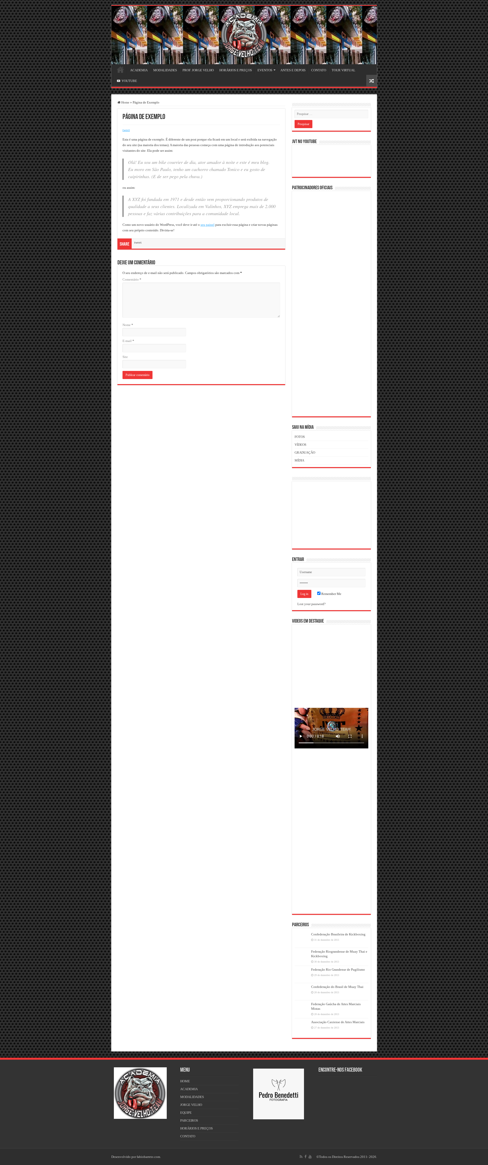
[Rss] (301, 1157)
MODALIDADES (165, 70)
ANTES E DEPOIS (293, 70)
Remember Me (331, 594)
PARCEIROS (189, 1120)
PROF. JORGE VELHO (198, 70)
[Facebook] (305, 1157)
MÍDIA (299, 460)
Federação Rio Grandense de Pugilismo (338, 969)
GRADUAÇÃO (305, 452)
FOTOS (300, 437)
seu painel (208, 225)
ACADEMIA (139, 70)
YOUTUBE (129, 81)
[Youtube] (310, 1157)
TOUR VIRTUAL (343, 70)
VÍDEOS (300, 445)
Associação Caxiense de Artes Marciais (337, 1022)
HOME (120, 69)
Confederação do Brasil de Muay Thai (337, 987)
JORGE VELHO (191, 1105)
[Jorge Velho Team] (244, 34)
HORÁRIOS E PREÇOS (235, 70)
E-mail (128, 341)
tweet (126, 130)
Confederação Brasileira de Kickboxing (338, 934)
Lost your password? (311, 604)
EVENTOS (264, 70)
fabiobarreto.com (148, 1157)
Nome (128, 325)
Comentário (132, 279)
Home (124, 102)
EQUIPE (186, 1113)
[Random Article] (371, 81)
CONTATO (318, 70)
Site (125, 357)
